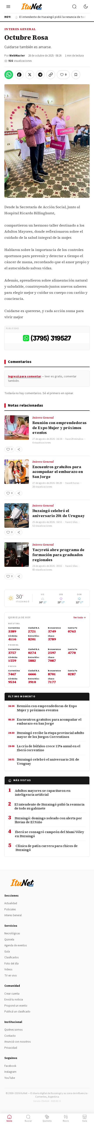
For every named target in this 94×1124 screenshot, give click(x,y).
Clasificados (11, 957)
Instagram (10, 1072)
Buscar (28, 1120)
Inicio (9, 1120)
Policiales (10, 909)
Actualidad (10, 903)
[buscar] (74, 6)
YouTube (9, 1078)
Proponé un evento (15, 1006)
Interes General (20, 29)
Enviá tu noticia (13, 1000)
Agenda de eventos (15, 945)
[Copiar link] (50, 74)
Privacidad (10, 1048)
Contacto (10, 1036)
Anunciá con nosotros (17, 1042)
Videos (8, 969)
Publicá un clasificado (17, 1012)
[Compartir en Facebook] (19, 74)
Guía (7, 952)
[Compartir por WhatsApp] (8, 74)
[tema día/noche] (86, 6)
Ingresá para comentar (24, 376)
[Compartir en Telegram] (40, 74)
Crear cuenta (11, 994)
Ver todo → (79, 617)
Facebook (10, 1066)
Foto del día (11, 964)
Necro (66, 1120)
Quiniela (9, 940)
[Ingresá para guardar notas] (75, 74)
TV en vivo (10, 976)
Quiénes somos (13, 1030)
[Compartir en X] (29, 74)
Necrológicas (12, 933)
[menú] (8, 6)
